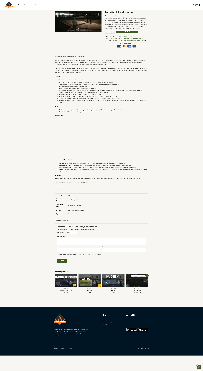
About (127, 250)
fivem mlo (38, 5)
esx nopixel (123, 40)
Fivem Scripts (136, 181)
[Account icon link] (199, 5)
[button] (98, 13)
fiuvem (139, 40)
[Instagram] (148, 277)
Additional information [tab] (69, 58)
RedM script (85, 185)
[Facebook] (142, 277)
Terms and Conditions (108, 252)
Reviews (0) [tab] (81, 58)
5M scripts (117, 38)
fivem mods (122, 36)
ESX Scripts (115, 36)
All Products (129, 248)
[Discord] (138, 277)
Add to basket (127, 32)
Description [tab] (58, 58)
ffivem (135, 40)
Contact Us (58, 189)
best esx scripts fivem (135, 38)
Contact (185, 5)
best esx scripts (124, 38)
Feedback (66, 189)
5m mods (111, 38)
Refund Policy (105, 254)
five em (143, 40)
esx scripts (130, 40)
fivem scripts (28, 5)
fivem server (176, 5)
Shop (19, 5)
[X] (145, 277)
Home (103, 248)
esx (114, 40)
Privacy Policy (105, 250)
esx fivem (117, 40)
